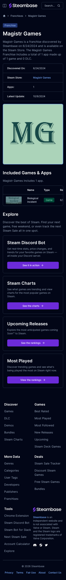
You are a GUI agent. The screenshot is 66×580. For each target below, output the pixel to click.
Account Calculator (17, 544)
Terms (19, 572)
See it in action (31, 265)
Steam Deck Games (47, 446)
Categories (11, 470)
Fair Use (31, 572)
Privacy (9, 572)
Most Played (42, 418)
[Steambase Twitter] (46, 545)
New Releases (43, 432)
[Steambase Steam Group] (40, 545)
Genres (9, 463)
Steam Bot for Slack (17, 529)
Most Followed (44, 425)
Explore (9, 551)
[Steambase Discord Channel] (35, 545)
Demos (9, 425)
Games (8, 411)
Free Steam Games (47, 482)
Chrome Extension (16, 515)
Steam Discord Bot (16, 522)
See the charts (31, 305)
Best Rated (41, 411)
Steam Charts (13, 439)
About (42, 572)
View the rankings (30, 379)
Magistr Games (37, 15)
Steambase (39, 517)
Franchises (17, 15)
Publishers (11, 491)
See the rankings (31, 342)
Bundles (9, 432)
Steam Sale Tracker (47, 463)
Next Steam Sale (15, 537)
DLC (7, 418)
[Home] (4, 15)
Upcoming (41, 439)
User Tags (11, 477)
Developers (11, 484)
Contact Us (54, 572)
